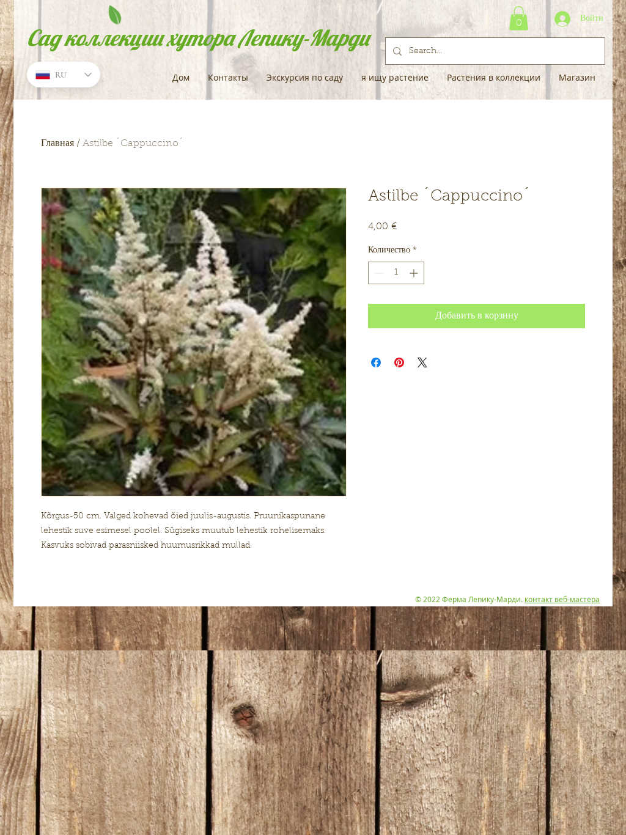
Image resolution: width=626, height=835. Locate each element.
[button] (519, 18)
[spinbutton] (396, 273)
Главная (57, 144)
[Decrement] (377, 273)
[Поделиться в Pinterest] (399, 362)
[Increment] (414, 273)
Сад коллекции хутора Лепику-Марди (198, 37)
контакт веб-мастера (562, 599)
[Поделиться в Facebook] (376, 362)
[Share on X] (422, 362)
